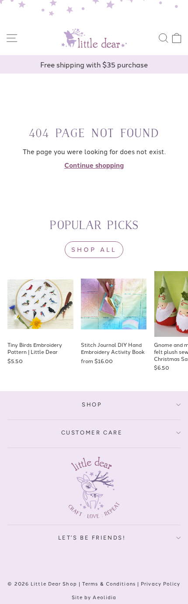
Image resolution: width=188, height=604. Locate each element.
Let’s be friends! (92, 537)
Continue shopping (94, 165)
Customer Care (92, 432)
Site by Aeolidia (94, 596)
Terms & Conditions (109, 583)
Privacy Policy (160, 583)
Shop (91, 404)
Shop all (94, 249)
